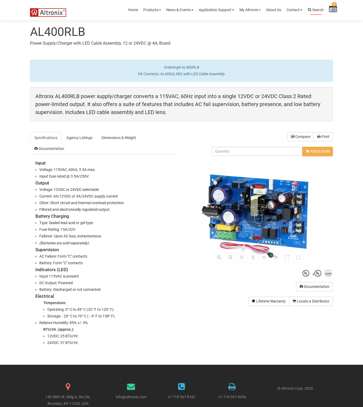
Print (325, 137)
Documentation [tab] (51, 148)
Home (133, 10)
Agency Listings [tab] (79, 138)
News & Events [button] (178, 10)
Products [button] (150, 10)
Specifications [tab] (45, 138)
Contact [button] (293, 10)
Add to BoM (319, 151)
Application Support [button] (215, 10)
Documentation (316, 286)
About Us (273, 10)
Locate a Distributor (313, 301)
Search (317, 10)
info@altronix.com (131, 397)
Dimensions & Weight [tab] (119, 138)
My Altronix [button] (248, 10)
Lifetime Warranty (270, 301)
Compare (302, 137)
